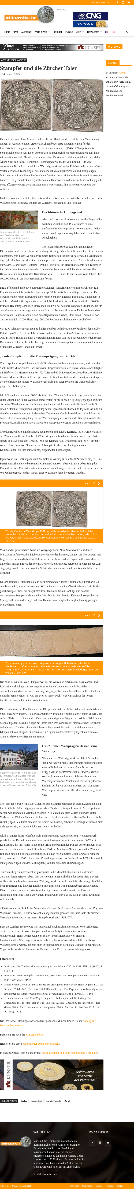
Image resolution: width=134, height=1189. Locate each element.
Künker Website (34, 1034)
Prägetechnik (36, 1101)
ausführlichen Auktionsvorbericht (41, 1043)
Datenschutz (87, 1185)
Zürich (67, 1101)
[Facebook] (117, 2)
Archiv (122, 72)
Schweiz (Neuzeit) (53, 1101)
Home (7, 32)
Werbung (109, 1185)
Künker (24, 1101)
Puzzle (69, 32)
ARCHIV (112, 63)
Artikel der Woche (13, 60)
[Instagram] (123, 2)
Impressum (74, 1185)
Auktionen (26, 32)
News (15, 32)
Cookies (99, 1185)
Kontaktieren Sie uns (45, 1174)
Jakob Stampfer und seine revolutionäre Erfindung (69, 1052)
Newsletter (93, 32)
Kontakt (120, 1185)
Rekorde (58, 32)
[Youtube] (129, 2)
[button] (127, 32)
